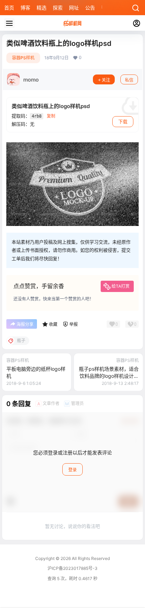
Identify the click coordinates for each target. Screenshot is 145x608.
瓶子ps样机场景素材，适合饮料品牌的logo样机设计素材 (109, 376)
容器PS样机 (23, 57)
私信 (129, 80)
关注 (106, 80)
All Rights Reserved (90, 558)
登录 (72, 469)
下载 (122, 121)
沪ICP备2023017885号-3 (72, 568)
